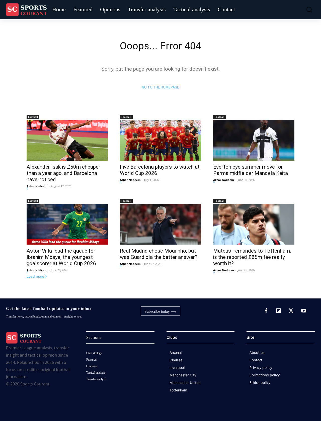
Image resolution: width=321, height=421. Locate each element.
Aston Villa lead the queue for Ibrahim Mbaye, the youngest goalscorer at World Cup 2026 (61, 257)
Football (33, 117)
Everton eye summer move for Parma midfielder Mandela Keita (250, 170)
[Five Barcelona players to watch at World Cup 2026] (160, 140)
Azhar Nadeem (37, 186)
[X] (291, 311)
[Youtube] (304, 311)
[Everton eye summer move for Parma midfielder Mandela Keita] (253, 140)
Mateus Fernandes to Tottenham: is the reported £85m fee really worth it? (252, 257)
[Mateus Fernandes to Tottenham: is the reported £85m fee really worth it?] (253, 224)
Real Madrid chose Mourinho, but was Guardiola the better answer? (158, 254)
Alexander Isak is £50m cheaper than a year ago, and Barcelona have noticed (63, 173)
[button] (307, 10)
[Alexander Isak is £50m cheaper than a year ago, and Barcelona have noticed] (67, 140)
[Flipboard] (279, 311)
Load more (35, 276)
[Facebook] (266, 311)
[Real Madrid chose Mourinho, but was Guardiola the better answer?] (160, 224)
